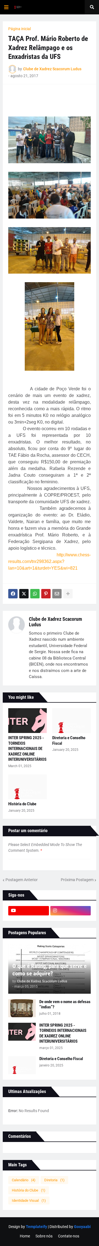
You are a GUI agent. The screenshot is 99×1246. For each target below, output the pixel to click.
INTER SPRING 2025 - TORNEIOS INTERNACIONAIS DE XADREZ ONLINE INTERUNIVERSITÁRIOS (27, 748)
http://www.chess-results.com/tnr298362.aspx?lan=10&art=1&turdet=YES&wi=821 (49, 561)
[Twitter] (24, 593)
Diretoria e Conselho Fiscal (68, 740)
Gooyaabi (82, 1226)
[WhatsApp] (35, 593)
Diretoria (54, 1180)
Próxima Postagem (77, 880)
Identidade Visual (29, 1200)
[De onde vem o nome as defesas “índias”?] (22, 1008)
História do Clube (22, 803)
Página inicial (19, 29)
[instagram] (70, 910)
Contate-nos (68, 1236)
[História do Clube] (27, 786)
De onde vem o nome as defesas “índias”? (64, 1004)
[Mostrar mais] (68, 593)
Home (25, 1236)
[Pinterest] (46, 593)
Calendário (23, 1180)
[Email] (57, 593)
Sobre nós (44, 1236)
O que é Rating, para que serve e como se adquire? (49, 970)
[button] (6, 7)
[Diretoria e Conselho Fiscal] (71, 720)
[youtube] (28, 910)
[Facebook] (13, 593)
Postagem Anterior (22, 880)
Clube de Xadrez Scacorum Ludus (55, 621)
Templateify (36, 1226)
